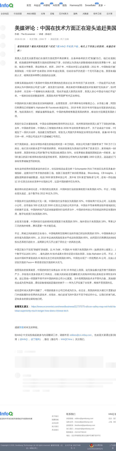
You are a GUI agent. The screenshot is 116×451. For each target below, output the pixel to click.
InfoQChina (66, 339)
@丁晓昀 (35, 339)
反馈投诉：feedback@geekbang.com (80, 425)
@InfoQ (23, 339)
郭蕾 (21, 327)
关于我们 (55, 416)
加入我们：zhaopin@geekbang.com (80, 429)
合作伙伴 (55, 423)
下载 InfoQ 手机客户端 (66, 46)
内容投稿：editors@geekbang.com (79, 419)
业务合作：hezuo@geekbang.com (79, 422)
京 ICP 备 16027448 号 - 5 (72, 446)
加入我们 (55, 426)
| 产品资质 (113, 446)
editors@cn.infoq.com (80, 335)
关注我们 (55, 430)
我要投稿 (55, 420)
